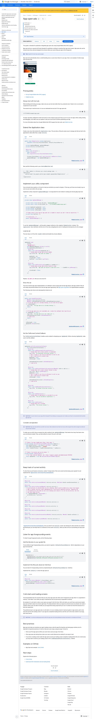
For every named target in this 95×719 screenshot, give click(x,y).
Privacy (26, 716)
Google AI (70, 710)
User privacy (29, 659)
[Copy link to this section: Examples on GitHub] (39, 644)
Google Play (70, 702)
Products (29, 15)
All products (77, 710)
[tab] (25, 136)
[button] (9, 33)
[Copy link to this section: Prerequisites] (34, 91)
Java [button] (25, 136)
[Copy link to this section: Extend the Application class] (45, 127)
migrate (62, 10)
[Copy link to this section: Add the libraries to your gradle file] (46, 542)
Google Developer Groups (25, 691)
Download (17, 5)
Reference (10, 5)
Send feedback (80, 19)
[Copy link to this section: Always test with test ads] (40, 101)
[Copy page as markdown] (43, 19)
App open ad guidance (64, 287)
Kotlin (42, 647)
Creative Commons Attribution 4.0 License (58, 676)
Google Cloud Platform (60, 710)
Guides (3, 5)
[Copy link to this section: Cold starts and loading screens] (48, 594)
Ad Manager (14, 2)
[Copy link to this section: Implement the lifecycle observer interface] (52, 565)
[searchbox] (9, 9)
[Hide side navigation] (16, 716)
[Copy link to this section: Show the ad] (32, 283)
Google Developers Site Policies (38, 677)
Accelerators (23, 695)
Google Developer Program (26, 689)
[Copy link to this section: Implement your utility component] (50, 184)
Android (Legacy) (68, 41)
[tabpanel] (54, 151)
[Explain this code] (80, 111)
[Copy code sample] (84, 111)
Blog (45, 689)
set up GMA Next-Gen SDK (71, 10)
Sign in (91, 1)
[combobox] (71, 1)
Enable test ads (30, 97)
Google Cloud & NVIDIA (25, 698)
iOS (44, 41)
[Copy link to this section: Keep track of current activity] (46, 467)
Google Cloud (70, 700)
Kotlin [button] (30, 136)
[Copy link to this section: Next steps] (32, 653)
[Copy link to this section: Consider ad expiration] (39, 423)
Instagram (46, 693)
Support (31, 5)
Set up (36, 94)
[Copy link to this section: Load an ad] (31, 231)
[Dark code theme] (82, 111)
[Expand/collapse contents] (31, 23)
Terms (21, 716)
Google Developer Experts (26, 693)
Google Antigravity (72, 698)
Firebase (69, 693)
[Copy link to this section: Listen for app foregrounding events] (51, 534)
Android (37, 2)
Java (39, 647)
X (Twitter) (46, 698)
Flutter (57, 41)
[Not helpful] (85, 15)
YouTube (46, 700)
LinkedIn (46, 695)
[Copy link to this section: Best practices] (35, 624)
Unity (50, 41)
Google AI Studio (71, 695)
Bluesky (45, 691)
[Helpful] (83, 15)
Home (24, 15)
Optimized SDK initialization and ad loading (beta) (38, 661)
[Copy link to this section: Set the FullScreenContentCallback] (47, 333)
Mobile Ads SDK (26, 2)
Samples (24, 5)
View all (69, 704)
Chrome (69, 691)
